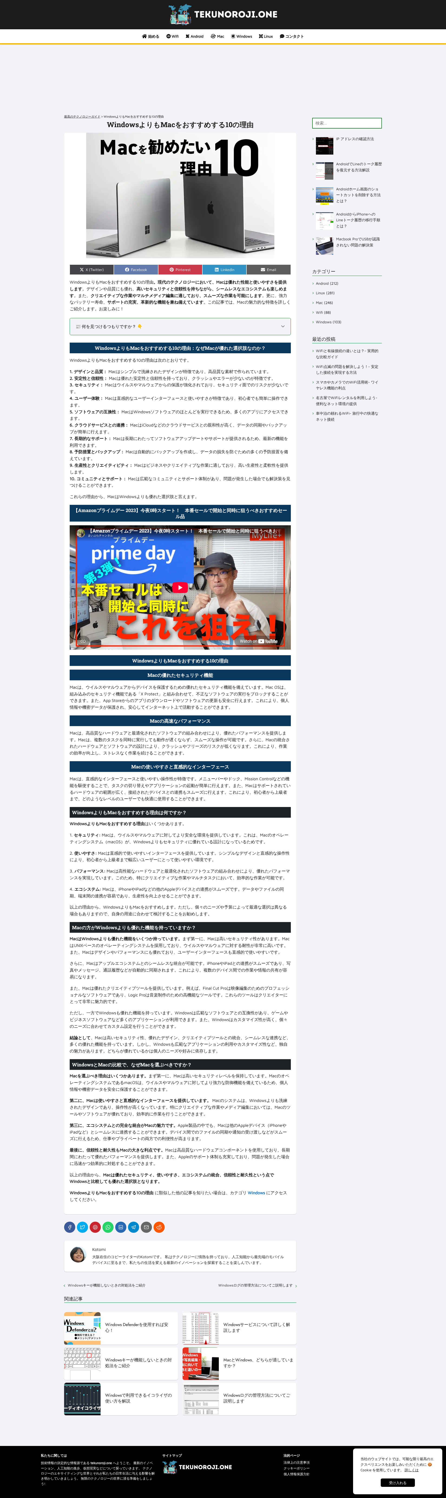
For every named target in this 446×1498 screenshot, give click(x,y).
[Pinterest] (95, 1227)
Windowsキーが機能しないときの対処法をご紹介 (107, 1285)
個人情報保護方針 (297, 1474)
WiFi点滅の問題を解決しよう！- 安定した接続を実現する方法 (347, 369)
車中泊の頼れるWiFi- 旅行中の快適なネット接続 (347, 416)
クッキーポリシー (297, 1468)
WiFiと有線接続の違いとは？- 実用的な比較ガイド (347, 354)
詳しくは (412, 1470)
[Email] (146, 1227)
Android (322, 283)
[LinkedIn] (120, 1227)
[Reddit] (159, 1227)
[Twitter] (82, 1227)
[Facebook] (69, 1227)
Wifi (319, 312)
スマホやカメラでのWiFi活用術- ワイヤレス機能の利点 (347, 385)
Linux (320, 293)
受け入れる (398, 1483)
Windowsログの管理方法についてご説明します (255, 1285)
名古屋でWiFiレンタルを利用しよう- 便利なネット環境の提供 (346, 401)
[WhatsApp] (108, 1227)
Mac (319, 303)
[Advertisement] (223, 79)
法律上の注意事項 (297, 1462)
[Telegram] (133, 1227)
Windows (323, 322)
